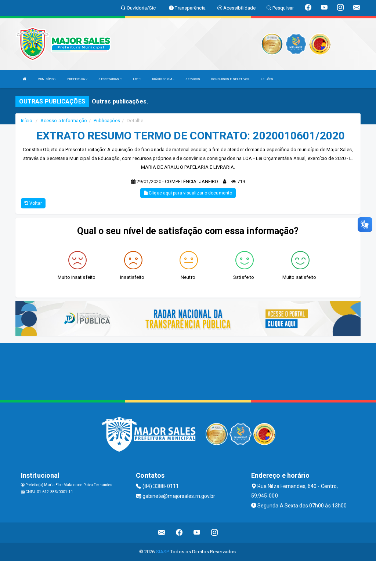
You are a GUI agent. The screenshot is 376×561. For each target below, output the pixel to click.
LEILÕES (267, 79)
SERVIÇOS (192, 79)
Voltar (35, 203)
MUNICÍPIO (45, 79)
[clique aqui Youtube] (197, 532)
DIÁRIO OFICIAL (163, 79)
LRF (136, 79)
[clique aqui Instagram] (214, 532)
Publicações (107, 120)
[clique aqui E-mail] (161, 532)
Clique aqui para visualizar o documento (190, 193)
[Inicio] (24, 79)
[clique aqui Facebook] (179, 532)
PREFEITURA (76, 79)
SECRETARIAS (109, 79)
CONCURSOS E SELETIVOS (230, 79)
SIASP (162, 551)
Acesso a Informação (63, 120)
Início (27, 120)
